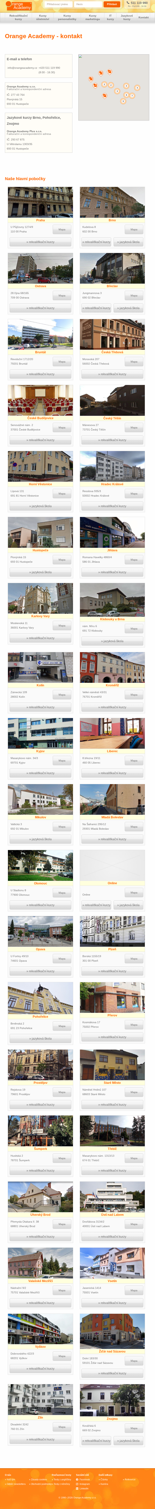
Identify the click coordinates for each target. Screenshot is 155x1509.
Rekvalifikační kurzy (18, 17)
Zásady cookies (39, 1479)
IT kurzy (110, 17)
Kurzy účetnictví (42, 17)
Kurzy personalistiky (67, 17)
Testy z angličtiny (62, 1479)
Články (104, 1479)
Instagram (85, 1484)
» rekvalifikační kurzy (40, 242)
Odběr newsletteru (16, 1484)
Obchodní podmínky (41, 1484)
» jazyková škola (128, 242)
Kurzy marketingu (92, 17)
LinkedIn (84, 1488)
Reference (130, 1479)
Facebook (85, 1479)
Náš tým (11, 1479)
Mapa (62, 229)
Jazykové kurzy (127, 17)
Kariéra (104, 1484)
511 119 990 (139, 3)
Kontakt (144, 17)
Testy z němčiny (62, 1484)
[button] (100, 73)
